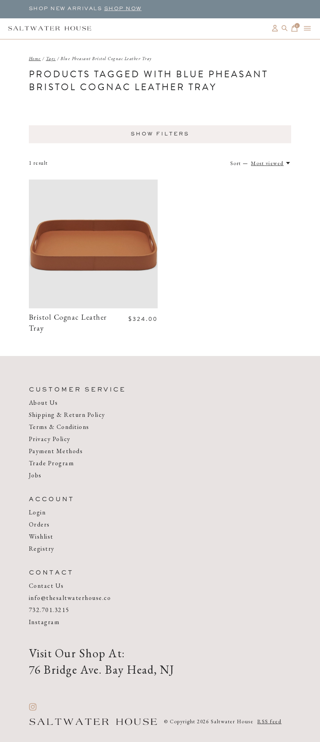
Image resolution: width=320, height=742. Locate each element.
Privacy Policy (50, 439)
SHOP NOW (123, 9)
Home (35, 58)
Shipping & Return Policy (67, 415)
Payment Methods (56, 451)
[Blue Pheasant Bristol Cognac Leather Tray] (93, 244)
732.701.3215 (49, 610)
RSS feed (269, 721)
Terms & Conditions (59, 427)
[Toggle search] (285, 28)
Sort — (239, 163)
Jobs (35, 475)
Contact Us (46, 586)
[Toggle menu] (307, 28)
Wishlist (41, 536)
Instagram (44, 622)
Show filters (160, 134)
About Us (43, 403)
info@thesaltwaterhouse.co (70, 598)
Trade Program (51, 463)
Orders (39, 524)
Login (37, 512)
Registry (42, 548)
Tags (51, 58)
